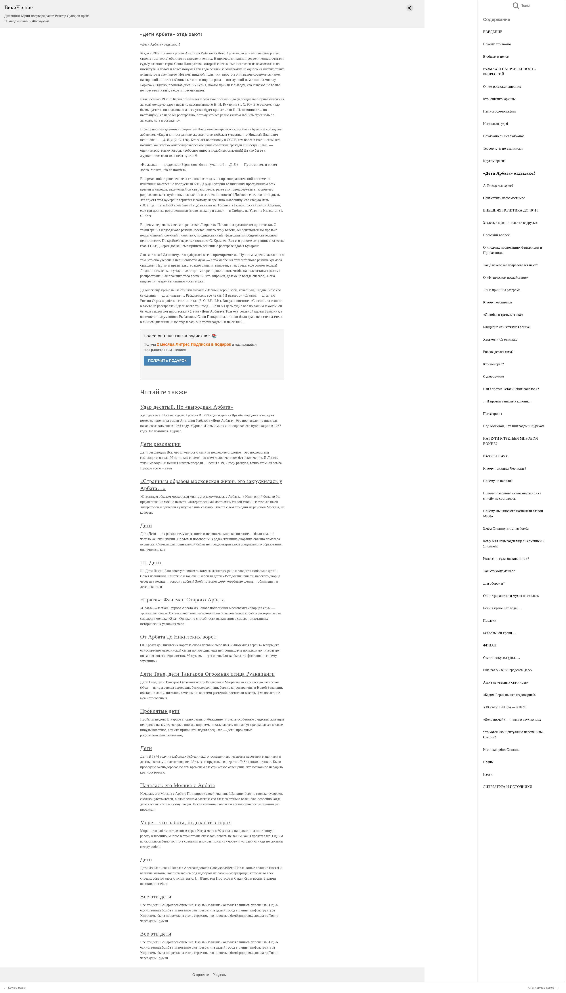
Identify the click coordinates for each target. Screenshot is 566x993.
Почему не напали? (497, 480)
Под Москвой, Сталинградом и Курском (513, 425)
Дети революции (160, 443)
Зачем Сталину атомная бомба (506, 528)
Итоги (488, 774)
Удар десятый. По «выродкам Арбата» (186, 406)
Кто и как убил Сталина (501, 749)
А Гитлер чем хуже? (498, 185)
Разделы (219, 975)
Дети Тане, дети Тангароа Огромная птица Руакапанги (207, 673)
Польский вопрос (496, 235)
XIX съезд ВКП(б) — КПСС (504, 707)
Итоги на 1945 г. (496, 456)
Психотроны (492, 413)
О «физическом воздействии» (505, 277)
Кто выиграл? (493, 364)
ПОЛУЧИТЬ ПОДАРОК (167, 360)
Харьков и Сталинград (500, 339)
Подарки (489, 620)
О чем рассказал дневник (502, 86)
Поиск (521, 6)
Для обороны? (494, 583)
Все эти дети (155, 896)
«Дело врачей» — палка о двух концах (512, 719)
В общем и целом (496, 56)
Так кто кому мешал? (499, 570)
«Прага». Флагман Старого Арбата (182, 599)
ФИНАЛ (489, 645)
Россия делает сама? (498, 351)
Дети (146, 525)
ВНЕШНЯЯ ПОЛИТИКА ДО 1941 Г (511, 210)
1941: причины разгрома (501, 289)
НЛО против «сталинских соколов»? (511, 388)
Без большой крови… (499, 632)
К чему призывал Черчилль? (504, 468)
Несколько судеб (495, 123)
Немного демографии (499, 111)
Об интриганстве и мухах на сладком (511, 595)
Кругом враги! (494, 160)
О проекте (200, 975)
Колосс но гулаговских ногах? (506, 558)
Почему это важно (497, 44)
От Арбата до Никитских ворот (178, 636)
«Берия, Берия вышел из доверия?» (509, 694)
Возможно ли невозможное (503, 135)
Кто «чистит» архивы (499, 98)
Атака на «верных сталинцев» (506, 682)
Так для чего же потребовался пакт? (510, 265)
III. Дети (150, 562)
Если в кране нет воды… (502, 608)
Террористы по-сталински (503, 148)
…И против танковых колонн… (507, 401)
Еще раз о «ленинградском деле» (508, 669)
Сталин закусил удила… (501, 657)
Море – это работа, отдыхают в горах (185, 822)
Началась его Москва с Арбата (177, 785)
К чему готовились (497, 302)
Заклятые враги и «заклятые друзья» (510, 222)
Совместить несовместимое (504, 197)
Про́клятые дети (160, 710)
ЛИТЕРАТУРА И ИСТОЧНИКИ (507, 786)
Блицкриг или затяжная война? (506, 326)
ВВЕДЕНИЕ (492, 31)
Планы (488, 761)
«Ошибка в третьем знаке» (503, 314)
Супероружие (493, 376)
